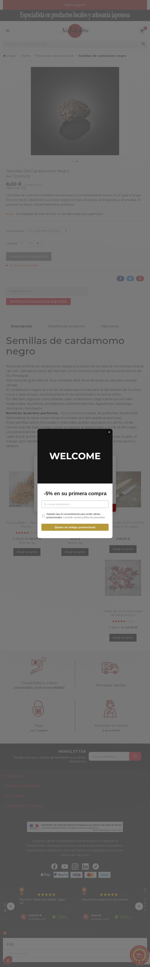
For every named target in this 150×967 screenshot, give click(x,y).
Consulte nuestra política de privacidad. (84, 517)
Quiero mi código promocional (75, 527)
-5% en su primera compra (75, 493)
